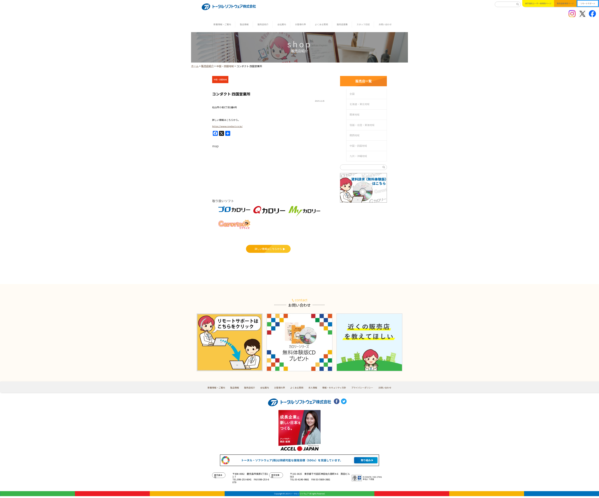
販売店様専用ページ (565, 3)
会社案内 (281, 24)
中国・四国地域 (358, 146)
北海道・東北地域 (360, 104)
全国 (352, 94)
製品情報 (244, 24)
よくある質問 (321, 24)
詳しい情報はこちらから (268, 249)
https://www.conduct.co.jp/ (227, 126)
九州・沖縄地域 (358, 156)
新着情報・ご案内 (222, 24)
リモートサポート (587, 3)
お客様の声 (300, 24)
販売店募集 (342, 24)
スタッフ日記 (363, 24)
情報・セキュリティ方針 (334, 387)
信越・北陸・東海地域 (362, 125)
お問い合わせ (385, 24)
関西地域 (355, 135)
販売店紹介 (263, 24)
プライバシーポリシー (362, 387)
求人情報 (312, 387)
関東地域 (355, 114)
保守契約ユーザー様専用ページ (538, 3)
